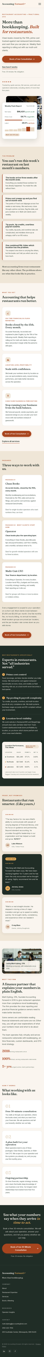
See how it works (9, 67)
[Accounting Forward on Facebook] (15, 1351)
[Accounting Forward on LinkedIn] (4, 1351)
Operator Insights (8, 1312)
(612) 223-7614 (7, 1328)
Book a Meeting (8, 1301)
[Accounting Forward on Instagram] (10, 1351)
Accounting (13, 4)
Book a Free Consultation (22, 59)
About (4, 1288)
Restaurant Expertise (9, 1292)
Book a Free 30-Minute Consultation (24, 1248)
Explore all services (11, 441)
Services (5, 1297)
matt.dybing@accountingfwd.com (14, 1324)
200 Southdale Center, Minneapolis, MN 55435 (19, 1332)
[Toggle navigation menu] (40, 4)
